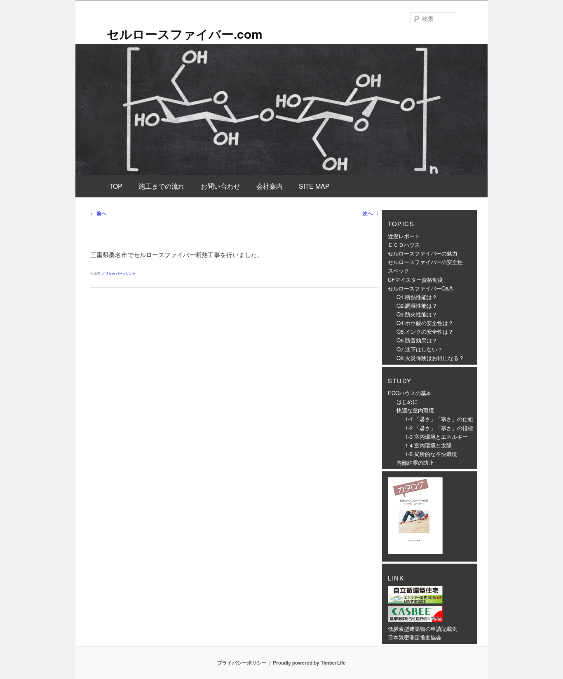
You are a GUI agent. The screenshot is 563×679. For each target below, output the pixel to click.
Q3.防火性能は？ (416, 314)
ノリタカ (108, 273)
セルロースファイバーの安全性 (425, 262)
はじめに (407, 401)
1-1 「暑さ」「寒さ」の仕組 (439, 419)
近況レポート (404, 236)
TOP (115, 186)
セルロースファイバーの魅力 (422, 253)
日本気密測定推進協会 (414, 637)
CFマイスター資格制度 (415, 279)
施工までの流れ (161, 186)
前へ (98, 213)
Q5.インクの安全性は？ (424, 331)
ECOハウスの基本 (410, 393)
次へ (371, 213)
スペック (398, 270)
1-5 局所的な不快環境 (431, 454)
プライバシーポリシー (242, 662)
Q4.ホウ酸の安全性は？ (424, 323)
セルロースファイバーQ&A (420, 288)
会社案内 (269, 186)
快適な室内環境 (415, 410)
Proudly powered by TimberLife (309, 662)
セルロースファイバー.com (185, 33)
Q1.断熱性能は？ (416, 297)
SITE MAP (314, 186)
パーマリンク (126, 273)
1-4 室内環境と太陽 (428, 445)
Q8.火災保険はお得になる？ (430, 358)
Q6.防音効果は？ (416, 340)
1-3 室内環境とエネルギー (436, 436)
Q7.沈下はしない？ (419, 349)
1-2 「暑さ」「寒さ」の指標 (439, 428)
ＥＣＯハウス (404, 244)
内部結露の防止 (415, 462)
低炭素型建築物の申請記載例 (422, 628)
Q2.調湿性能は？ (416, 305)
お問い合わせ (220, 186)
